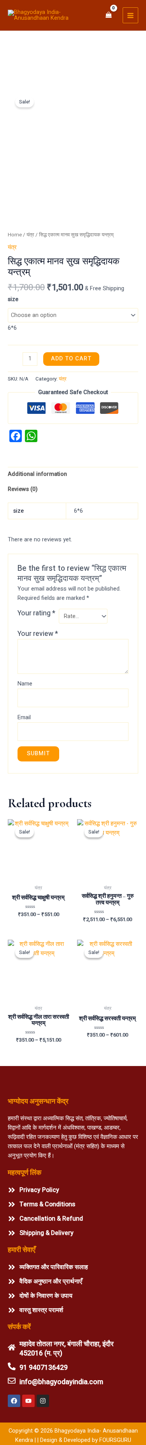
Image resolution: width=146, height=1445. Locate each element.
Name (25, 684)
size (13, 299)
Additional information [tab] (37, 474)
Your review (38, 634)
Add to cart (71, 359)
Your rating (36, 613)
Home (15, 235)
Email (24, 717)
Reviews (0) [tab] (23, 489)
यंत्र (30, 235)
